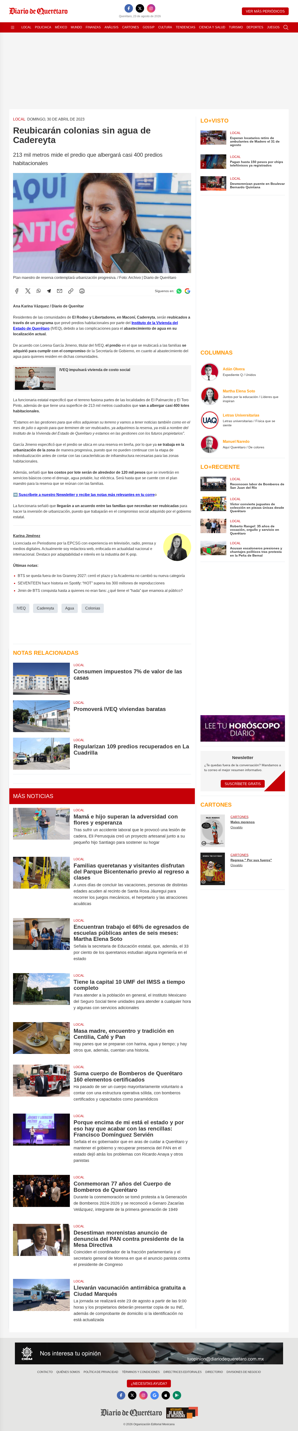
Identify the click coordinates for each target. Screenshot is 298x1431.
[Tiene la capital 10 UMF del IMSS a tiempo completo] (41, 995)
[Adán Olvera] (209, 371)
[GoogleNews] (154, 1395)
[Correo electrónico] (59, 291)
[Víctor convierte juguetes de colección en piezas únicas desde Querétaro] (213, 505)
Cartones (130, 27)
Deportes (255, 27)
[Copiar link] (70, 291)
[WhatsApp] (38, 291)
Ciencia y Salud (212, 27)
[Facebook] (129, 8)
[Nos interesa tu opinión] (149, 1353)
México (61, 27)
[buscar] (286, 27)
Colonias (92, 608)
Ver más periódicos (265, 11)
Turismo (236, 27)
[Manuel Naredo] (209, 444)
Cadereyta (45, 608)
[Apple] (166, 1395)
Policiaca (43, 27)
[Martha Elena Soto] (209, 396)
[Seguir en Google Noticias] (187, 291)
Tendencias (185, 27)
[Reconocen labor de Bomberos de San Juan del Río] (213, 484)
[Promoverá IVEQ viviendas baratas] (41, 716)
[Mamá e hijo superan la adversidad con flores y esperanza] (41, 829)
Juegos (273, 27)
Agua (69, 608)
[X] (140, 8)
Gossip (149, 27)
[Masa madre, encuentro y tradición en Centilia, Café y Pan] (41, 1040)
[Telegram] (49, 291)
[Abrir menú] (12, 27)
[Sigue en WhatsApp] (179, 291)
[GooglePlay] (177, 1395)
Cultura (165, 27)
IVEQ (21, 608)
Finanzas (93, 27)
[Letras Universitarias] (209, 420)
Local (26, 27)
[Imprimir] (82, 291)
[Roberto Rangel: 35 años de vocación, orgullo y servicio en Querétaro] (213, 527)
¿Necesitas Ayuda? (149, 1383)
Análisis (112, 27)
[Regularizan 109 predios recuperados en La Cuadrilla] (41, 753)
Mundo (76, 27)
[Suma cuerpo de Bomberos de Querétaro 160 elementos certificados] (41, 1086)
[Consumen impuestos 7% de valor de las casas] (41, 678)
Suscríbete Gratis (243, 784)
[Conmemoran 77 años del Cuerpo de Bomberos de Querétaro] (41, 1196)
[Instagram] (151, 8)
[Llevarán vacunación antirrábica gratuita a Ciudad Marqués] (41, 1304)
